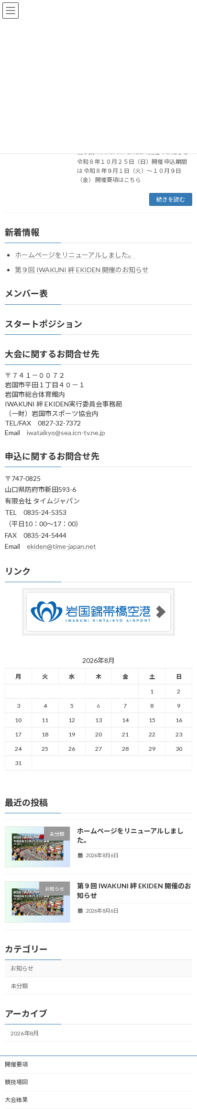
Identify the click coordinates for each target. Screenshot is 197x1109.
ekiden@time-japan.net (61, 546)
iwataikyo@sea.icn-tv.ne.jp (66, 432)
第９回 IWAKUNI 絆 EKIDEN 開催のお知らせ (82, 270)
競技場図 (16, 1082)
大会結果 (16, 1099)
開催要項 (16, 1064)
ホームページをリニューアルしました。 (75, 255)
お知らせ (22, 968)
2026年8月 (25, 1033)
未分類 (19, 986)
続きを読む (170, 199)
